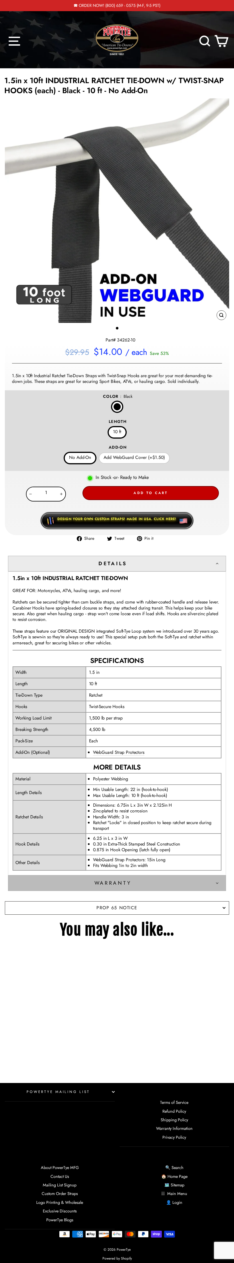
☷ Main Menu (174, 1193)
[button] (117, 563)
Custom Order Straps (60, 1193)
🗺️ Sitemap (174, 1185)
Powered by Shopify (117, 1258)
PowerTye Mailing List (58, 1091)
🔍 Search (174, 1167)
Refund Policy (174, 1111)
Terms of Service (174, 1102)
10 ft (117, 431)
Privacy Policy (174, 1137)
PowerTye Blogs (59, 1220)
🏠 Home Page (174, 1176)
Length (118, 421)
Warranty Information (174, 1128)
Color (117, 396)
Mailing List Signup (59, 1185)
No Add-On (80, 457)
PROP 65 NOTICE (117, 907)
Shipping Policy (174, 1120)
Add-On (118, 447)
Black (117, 407)
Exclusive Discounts (60, 1211)
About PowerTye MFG (60, 1167)
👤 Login (174, 1202)
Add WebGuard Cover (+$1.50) (134, 457)
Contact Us (60, 1176)
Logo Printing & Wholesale (59, 1202)
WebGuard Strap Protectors (118, 753)
